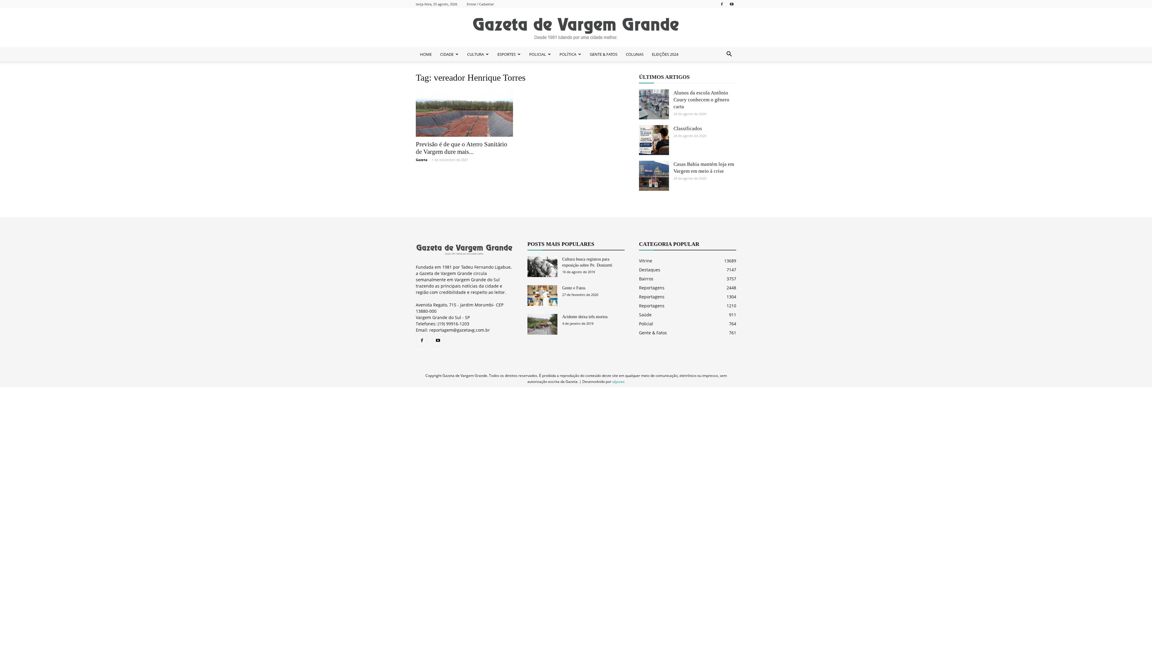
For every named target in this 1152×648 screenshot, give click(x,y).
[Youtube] (731, 4)
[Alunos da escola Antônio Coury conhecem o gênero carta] (654, 104)
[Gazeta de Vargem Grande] (576, 27)
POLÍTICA (568, 54)
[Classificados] (654, 140)
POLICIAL (537, 54)
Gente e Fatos (573, 288)
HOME (426, 54)
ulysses (618, 381)
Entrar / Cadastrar (480, 4)
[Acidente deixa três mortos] (542, 324)
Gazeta (422, 159)
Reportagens (651, 288)
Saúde (645, 315)
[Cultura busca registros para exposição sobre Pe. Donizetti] (542, 266)
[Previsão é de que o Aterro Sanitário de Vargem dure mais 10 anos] (464, 113)
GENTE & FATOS (603, 54)
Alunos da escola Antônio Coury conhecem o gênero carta (701, 99)
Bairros (646, 279)
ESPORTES (506, 54)
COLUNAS (635, 54)
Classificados (688, 128)
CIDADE (447, 54)
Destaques (649, 270)
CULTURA (475, 54)
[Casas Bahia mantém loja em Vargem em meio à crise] (654, 176)
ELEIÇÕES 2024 (665, 54)
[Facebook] (721, 4)
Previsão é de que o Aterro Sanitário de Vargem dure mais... (461, 148)
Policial (646, 324)
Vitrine (645, 261)
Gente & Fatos (653, 333)
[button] (729, 54)
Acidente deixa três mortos (585, 317)
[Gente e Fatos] (542, 295)
